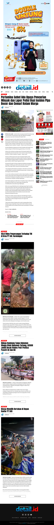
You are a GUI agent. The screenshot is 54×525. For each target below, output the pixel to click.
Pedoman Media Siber (23, 517)
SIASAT (40, 91)
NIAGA (20, 91)
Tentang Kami (34, 517)
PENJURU (26, 91)
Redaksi (29, 517)
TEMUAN (47, 91)
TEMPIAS (43, 91)
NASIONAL (16, 91)
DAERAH (12, 91)
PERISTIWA (31, 91)
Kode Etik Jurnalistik (15, 517)
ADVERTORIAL (7, 91)
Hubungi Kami (40, 517)
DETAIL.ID (7, 107)
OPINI (23, 91)
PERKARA (35, 91)
